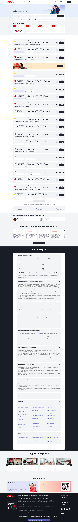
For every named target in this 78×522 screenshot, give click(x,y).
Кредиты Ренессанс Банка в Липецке (52, 437)
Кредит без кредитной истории (22, 405)
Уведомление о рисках (44, 498)
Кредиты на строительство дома (51, 410)
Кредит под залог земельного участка (38, 407)
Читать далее (16, 237)
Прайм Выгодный (19, 48)
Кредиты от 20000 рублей (50, 413)
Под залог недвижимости (21, 72)
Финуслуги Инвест (66, 513)
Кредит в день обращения (22, 414)
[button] (28, 40)
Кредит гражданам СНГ (21, 416)
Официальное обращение (37, 498)
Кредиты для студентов (35, 428)
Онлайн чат (63, 504)
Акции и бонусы (34, 495)
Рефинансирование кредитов (21, 148)
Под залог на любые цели (21, 125)
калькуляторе (38, 333)
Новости (26, 495)
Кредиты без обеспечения (36, 420)
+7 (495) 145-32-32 (11, 483)
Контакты (30, 498)
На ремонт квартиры (20, 140)
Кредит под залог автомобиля (36, 405)
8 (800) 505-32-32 (11, 482)
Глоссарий (30, 495)
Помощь (27, 498)
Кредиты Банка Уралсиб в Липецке (52, 435)
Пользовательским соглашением (22, 516)
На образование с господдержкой (22, 193)
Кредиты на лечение (50, 407)
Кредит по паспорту (35, 410)
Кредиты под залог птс (50, 418)
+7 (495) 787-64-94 (64, 502)
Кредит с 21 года (34, 413)
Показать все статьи (38, 473)
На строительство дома (20, 163)
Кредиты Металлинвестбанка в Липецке (38, 437)
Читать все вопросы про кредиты (38, 446)
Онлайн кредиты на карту (50, 423)
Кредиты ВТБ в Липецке (50, 441)
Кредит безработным (21, 409)
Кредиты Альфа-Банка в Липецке (23, 437)
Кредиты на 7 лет (49, 405)
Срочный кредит (49, 426)
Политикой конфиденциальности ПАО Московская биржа (34, 516)
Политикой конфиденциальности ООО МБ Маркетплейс (50, 516)
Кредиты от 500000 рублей (51, 415)
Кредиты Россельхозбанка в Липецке (23, 435)
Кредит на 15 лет (20, 419)
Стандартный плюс (20, 80)
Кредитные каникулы (20, 133)
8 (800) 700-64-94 (64, 499)
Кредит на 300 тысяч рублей (22, 424)
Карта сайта (19, 495)
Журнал (23, 495)
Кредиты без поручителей (36, 423)
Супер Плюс (19, 178)
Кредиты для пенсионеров (36, 426)
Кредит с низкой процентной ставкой (37, 415)
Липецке (27, 8)
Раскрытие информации (32, 510)
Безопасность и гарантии (21, 498)
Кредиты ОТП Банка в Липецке (36, 440)
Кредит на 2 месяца (21, 422)
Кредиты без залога (35, 418)
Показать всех (61, 215)
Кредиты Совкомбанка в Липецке (37, 435)
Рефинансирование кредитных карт (22, 155)
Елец (18, 396)
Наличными (19, 110)
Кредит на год (20, 427)
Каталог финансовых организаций (43, 495)
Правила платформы (40, 510)
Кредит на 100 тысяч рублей (22, 417)
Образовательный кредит (50, 420)
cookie (34, 520)
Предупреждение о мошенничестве (23, 510)
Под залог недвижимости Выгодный (22, 95)
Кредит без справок (21, 411)
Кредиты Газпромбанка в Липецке (23, 440)
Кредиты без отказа (35, 421)
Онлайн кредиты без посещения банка (52, 421)
